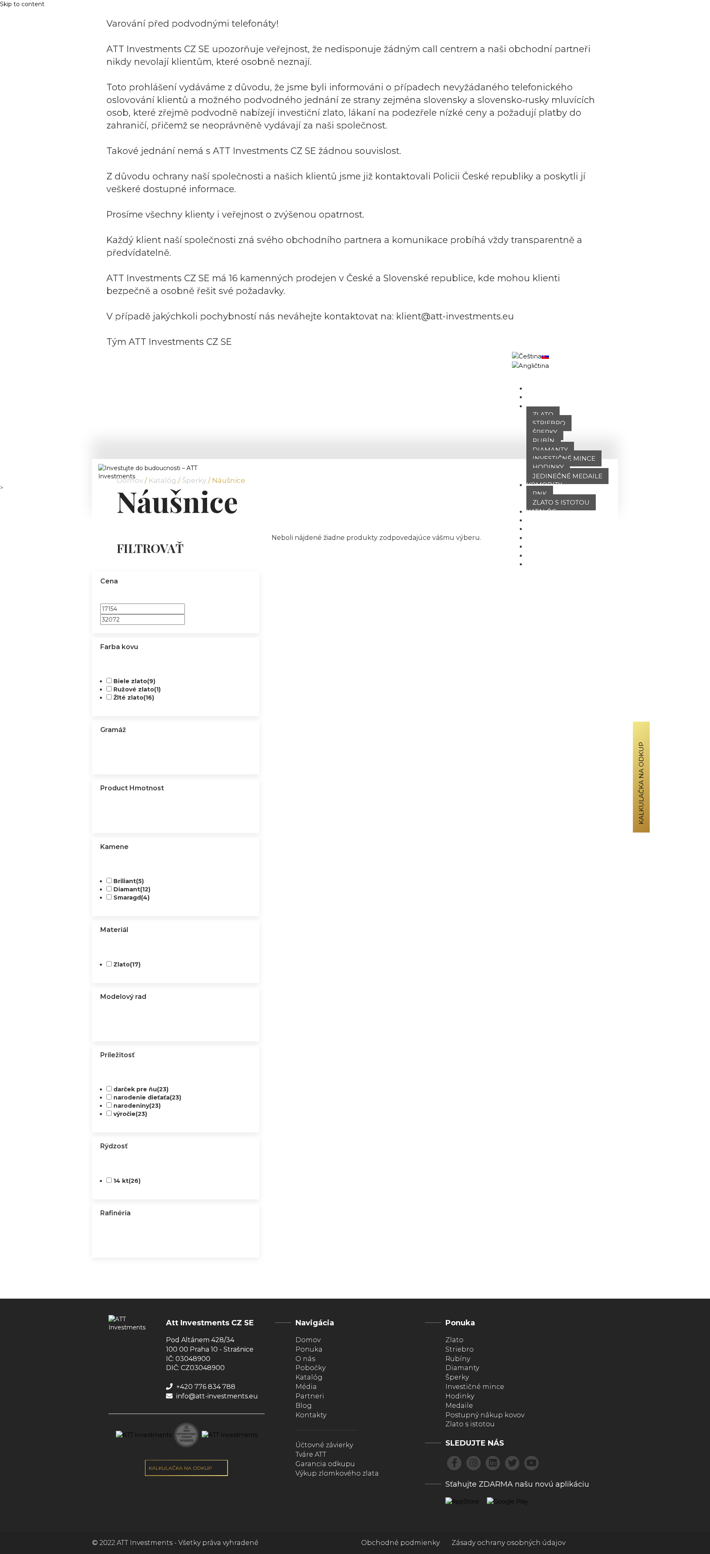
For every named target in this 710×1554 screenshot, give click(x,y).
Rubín (543, 441)
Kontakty (310, 1415)
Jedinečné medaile (567, 476)
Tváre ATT (543, 529)
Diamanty (550, 450)
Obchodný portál (590, 361)
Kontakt (541, 564)
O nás (536, 397)
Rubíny (457, 1359)
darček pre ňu (140, 1089)
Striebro (548, 423)
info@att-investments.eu (216, 1396)
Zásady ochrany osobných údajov (508, 1543)
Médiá (537, 538)
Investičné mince (563, 458)
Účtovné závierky (324, 1445)
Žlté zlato (133, 697)
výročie (130, 1114)
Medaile (459, 1405)
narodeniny (137, 1105)
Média (306, 1387)
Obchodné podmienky (400, 1543)
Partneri (542, 555)
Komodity (544, 485)
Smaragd (131, 897)
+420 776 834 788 (205, 1387)
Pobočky (542, 520)
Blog (535, 546)
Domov (539, 388)
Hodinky (548, 467)
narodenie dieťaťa (147, 1097)
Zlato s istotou (561, 502)
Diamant (131, 889)
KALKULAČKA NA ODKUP (181, 1468)
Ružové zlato (137, 689)
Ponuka (541, 406)
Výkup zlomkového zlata (337, 1473)
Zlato (542, 414)
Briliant (128, 881)
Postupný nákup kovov (484, 1415)
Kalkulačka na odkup (641, 782)
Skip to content (22, 4)
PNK (539, 494)
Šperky (544, 432)
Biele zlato (134, 681)
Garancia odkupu (325, 1464)
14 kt (127, 1180)
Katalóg (541, 511)
